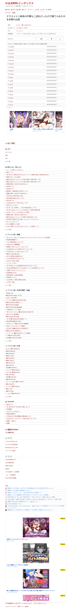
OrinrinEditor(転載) (10, 478)
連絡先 (27, 606)
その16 (11, 54)
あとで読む (11, 143)
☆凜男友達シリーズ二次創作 (13, 309)
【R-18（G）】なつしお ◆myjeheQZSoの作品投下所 (19, 312)
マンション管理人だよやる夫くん (14, 170)
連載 (19, 9)
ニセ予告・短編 (10, 282)
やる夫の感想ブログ (10, 459)
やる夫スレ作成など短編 (12, 261)
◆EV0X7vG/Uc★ (10, 363)
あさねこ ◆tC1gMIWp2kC (23, 25)
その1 (11, 105)
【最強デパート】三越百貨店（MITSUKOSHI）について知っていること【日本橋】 (28, 495)
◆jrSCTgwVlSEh (10, 358)
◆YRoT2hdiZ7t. (10, 360)
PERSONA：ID (10, 186)
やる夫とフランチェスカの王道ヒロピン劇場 (17, 212)
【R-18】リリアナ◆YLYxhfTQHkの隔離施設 (17, 323)
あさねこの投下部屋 (11, 297)
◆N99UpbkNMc (10, 353)
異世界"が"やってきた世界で (13, 177)
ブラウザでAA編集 (10, 450)
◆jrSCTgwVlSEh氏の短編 (12, 316)
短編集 (8, 423)
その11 (11, 71)
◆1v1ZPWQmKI (10, 374)
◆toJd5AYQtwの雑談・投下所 (14, 295)
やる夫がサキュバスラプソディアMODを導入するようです (21, 418)
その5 (11, 91)
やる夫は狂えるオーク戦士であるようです (17, 203)
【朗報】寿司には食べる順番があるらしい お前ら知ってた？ (23, 501)
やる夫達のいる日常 (21, 28)
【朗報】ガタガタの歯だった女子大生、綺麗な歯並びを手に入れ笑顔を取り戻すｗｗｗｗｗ (30, 488)
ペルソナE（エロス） (11, 263)
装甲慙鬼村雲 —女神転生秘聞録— (15, 275)
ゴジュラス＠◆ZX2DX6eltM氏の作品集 (16, 300)
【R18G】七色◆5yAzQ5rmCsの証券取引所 (17, 328)
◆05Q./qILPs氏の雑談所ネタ (13, 330)
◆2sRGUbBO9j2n (10, 351)
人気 (43, 9)
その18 (11, 47)
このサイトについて (10, 606)
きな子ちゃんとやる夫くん (13, 411)
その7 (11, 84)
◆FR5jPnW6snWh (11, 379)
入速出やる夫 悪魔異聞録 (13, 244)
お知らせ (10, 432)
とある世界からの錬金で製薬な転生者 (16, 279)
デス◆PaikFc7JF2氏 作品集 (13, 335)
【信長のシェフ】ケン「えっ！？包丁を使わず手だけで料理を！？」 (24, 492)
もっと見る (8, 229)
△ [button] (59, 39)
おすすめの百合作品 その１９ (14, 504)
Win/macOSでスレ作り (11, 447)
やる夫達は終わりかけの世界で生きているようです (19, 249)
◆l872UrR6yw (9, 391)
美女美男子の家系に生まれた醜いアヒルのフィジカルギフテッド (22, 219)
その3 (11, 98)
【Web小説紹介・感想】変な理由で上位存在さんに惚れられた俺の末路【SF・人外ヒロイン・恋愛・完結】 (34, 499)
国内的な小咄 (9, 293)
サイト (31, 9)
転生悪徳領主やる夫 (11, 272)
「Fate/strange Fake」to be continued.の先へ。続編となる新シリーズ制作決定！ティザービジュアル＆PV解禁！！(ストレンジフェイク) (35, 506)
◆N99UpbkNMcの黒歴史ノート (14, 302)
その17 (11, 50)
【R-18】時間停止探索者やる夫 (14, 256)
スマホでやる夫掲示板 (11, 444)
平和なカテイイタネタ (12, 205)
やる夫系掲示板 (9, 462)
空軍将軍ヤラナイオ (11, 277)
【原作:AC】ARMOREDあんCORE (14, 196)
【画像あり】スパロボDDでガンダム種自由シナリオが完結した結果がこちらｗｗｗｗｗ (29, 510)
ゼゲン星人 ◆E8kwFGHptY (13, 372)
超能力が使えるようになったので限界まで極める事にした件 (21, 217)
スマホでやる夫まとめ (11, 441)
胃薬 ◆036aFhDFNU (11, 367)
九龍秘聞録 (9, 409)
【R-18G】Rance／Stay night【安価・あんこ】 (18, 407)
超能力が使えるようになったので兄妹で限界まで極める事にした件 (23, 179)
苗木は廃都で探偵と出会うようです (15, 198)
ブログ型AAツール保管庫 (12, 472)
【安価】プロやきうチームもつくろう (16, 270)
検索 (41, 39)
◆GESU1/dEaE (10, 356)
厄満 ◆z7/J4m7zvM (11, 377)
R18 (6, 158)
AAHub (7, 469)
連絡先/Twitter (12, 429)
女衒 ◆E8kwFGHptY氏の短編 (13, 338)
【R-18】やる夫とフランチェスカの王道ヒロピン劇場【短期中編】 (23, 210)
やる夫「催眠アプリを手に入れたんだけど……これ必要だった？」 (23, 226)
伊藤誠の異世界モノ (11, 414)
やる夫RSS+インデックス (19, 3)
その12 (11, 67)
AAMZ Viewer (9, 465)
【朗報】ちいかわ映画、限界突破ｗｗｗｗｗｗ (19, 490)
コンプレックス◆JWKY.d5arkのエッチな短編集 (18, 333)
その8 (11, 81)
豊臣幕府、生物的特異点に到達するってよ (17, 191)
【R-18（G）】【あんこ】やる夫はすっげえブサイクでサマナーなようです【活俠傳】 (28, 237)
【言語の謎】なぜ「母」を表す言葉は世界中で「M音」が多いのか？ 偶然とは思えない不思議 (31, 497)
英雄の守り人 (9, 404)
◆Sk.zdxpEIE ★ (10, 384)
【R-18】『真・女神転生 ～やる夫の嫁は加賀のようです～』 (22, 207)
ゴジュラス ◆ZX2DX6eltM (12, 370)
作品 (13, 9)
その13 (11, 64)
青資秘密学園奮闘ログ (12, 239)
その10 (11, 74)
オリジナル (19, 31)
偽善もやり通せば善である (13, 254)
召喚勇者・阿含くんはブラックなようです (17, 247)
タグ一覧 (7, 161)
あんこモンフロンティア (12, 221)
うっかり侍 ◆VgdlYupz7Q (13, 393)
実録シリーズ (9, 172)
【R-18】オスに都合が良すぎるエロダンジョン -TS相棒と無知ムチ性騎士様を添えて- (28, 174)
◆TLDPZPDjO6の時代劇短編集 (14, 307)
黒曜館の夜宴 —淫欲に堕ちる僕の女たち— (17, 184)
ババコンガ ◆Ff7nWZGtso (13, 386)
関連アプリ (21, 606)
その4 (11, 95)
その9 (11, 78)
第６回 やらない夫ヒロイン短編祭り (16, 326)
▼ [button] (51, 39)
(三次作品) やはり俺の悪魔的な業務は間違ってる (18, 416)
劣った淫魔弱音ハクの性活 (13, 224)
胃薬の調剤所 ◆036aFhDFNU (13, 321)
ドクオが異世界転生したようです (14, 242)
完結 (6, 155)
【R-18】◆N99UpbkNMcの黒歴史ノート (16, 319)
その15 (11, 57)
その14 (11, 60)
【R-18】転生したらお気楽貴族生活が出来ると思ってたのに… (22, 265)
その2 (11, 101)
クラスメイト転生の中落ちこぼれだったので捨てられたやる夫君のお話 (36, 33)
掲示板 (49, 9)
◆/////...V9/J (9, 389)
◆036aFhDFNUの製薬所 (12, 305)
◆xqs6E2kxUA (10, 365)
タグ (25, 9)
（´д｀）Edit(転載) (10, 475)
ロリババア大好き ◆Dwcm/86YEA (15, 381)
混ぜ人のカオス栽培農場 (12, 314)
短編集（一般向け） (11, 421)
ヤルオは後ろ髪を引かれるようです (15, 258)
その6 (11, 88)
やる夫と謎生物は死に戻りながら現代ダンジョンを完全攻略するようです (25, 268)
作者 (37, 9)
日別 (8, 9)
